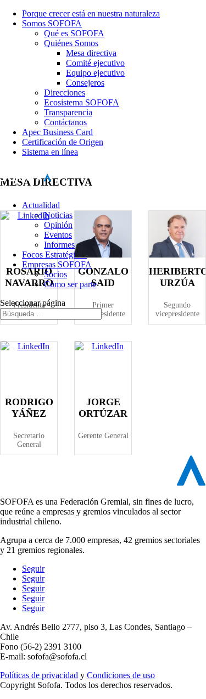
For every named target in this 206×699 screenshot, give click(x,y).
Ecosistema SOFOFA (81, 102)
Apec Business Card (57, 132)
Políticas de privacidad (39, 675)
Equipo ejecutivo (95, 72)
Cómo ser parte (70, 284)
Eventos (58, 234)
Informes (59, 244)
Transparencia (68, 112)
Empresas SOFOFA (57, 264)
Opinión (58, 225)
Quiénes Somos (71, 43)
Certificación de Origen (62, 142)
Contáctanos (65, 122)
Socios (55, 274)
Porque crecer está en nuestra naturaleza (91, 13)
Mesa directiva (91, 53)
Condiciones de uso (121, 675)
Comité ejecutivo (95, 63)
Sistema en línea (50, 151)
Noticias (58, 215)
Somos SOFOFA (52, 23)
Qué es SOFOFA (74, 33)
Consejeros (85, 82)
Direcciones (64, 92)
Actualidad (41, 205)
